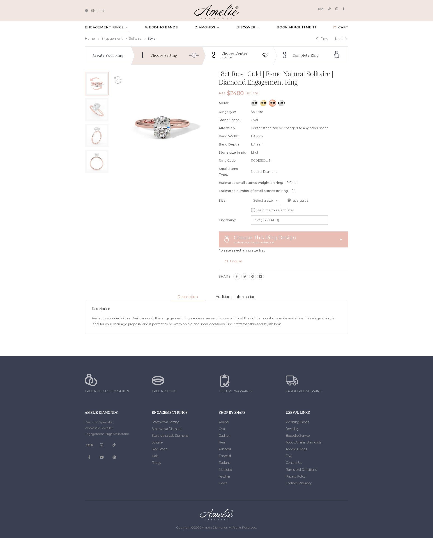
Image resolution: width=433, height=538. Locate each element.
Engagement (112, 39)
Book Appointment (297, 27)
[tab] (187, 297)
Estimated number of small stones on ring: (253, 191)
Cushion (224, 436)
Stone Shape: (229, 120)
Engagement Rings (104, 27)
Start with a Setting (165, 422)
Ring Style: (227, 112)
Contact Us (294, 463)
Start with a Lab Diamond (170, 436)
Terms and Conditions (301, 470)
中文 (102, 11)
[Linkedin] (260, 276)
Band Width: (229, 136)
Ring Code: (227, 161)
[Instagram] (336, 8)
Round (224, 422)
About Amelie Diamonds (303, 442)
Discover (246, 27)
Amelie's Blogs (296, 449)
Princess (225, 449)
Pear (222, 442)
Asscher (224, 476)
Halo (155, 456)
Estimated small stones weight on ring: (251, 183)
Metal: (224, 103)
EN (93, 11)
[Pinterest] (252, 276)
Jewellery (292, 429)
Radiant (224, 463)
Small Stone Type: (228, 172)
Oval (222, 429)
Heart (223, 483)
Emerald (225, 456)
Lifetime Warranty (298, 483)
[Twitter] (244, 276)
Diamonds (205, 27)
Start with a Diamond (167, 429)
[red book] (320, 8)
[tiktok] (329, 8)
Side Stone (159, 449)
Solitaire (135, 39)
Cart (343, 27)
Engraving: (227, 220)
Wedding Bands (161, 27)
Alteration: (227, 128)
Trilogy (156, 463)
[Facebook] (343, 8)
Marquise (225, 470)
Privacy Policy (295, 476)
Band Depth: (229, 144)
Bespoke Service (298, 436)
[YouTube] (101, 457)
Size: (222, 201)
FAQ (289, 456)
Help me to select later (275, 210)
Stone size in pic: (232, 152)
